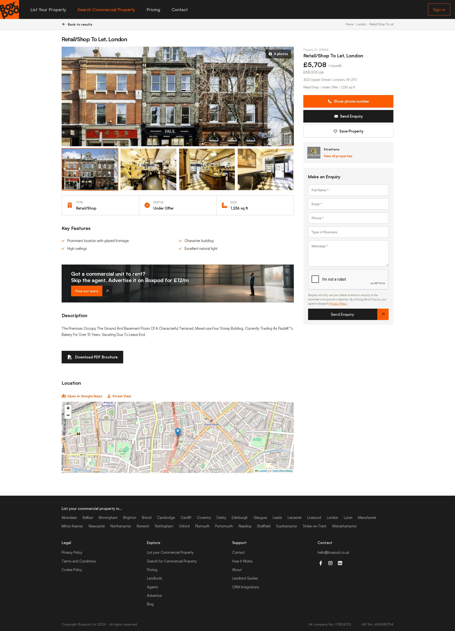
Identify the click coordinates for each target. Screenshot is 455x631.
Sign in (439, 9)
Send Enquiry (351, 116)
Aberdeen (69, 517)
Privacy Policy (338, 303)
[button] (178, 432)
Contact (180, 9)
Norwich (143, 526)
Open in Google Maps (84, 396)
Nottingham (164, 526)
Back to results (80, 24)
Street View (121, 396)
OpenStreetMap (282, 471)
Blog (150, 604)
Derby (221, 517)
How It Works (242, 561)
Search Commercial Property (106, 9)
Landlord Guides (245, 578)
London (332, 517)
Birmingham (108, 517)
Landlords (154, 578)
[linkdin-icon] (340, 563)
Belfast (88, 517)
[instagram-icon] (330, 563)
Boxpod (84, 624)
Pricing (153, 9)
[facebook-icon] (320, 563)
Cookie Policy (72, 569)
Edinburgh (240, 517)
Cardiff (186, 517)
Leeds (277, 517)
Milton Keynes (72, 526)
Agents (152, 587)
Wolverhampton (344, 526)
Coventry (204, 517)
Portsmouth (224, 526)
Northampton (120, 526)
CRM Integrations (245, 587)
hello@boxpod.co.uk (333, 552)
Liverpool (314, 517)
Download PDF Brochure (96, 357)
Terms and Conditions (79, 561)
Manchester (367, 517)
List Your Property (48, 9)
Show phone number (351, 101)
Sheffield (263, 526)
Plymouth (202, 526)
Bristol (146, 517)
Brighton (129, 517)
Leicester (295, 517)
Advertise (154, 595)
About (237, 569)
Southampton (286, 526)
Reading (245, 526)
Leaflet (262, 471)
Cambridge (166, 517)
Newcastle (97, 526)
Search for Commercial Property (172, 561)
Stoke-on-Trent (314, 526)
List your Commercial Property (170, 552)
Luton (348, 517)
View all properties (338, 156)
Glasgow (260, 517)
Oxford (184, 526)
